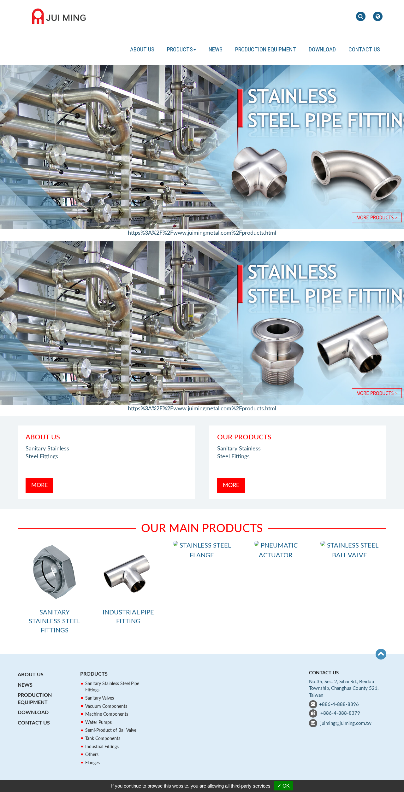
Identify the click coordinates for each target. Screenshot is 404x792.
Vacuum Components (106, 706)
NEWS (216, 49)
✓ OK (283, 786)
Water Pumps (98, 722)
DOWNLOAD (322, 49)
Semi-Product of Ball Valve (110, 730)
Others (91, 755)
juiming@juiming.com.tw (345, 723)
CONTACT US (364, 49)
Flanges (92, 763)
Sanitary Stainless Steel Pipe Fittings (112, 687)
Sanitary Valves (99, 698)
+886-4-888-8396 (339, 704)
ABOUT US (142, 49)
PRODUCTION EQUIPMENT (265, 49)
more (39, 485)
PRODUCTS (94, 674)
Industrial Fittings (102, 747)
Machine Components (106, 714)
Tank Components (102, 738)
